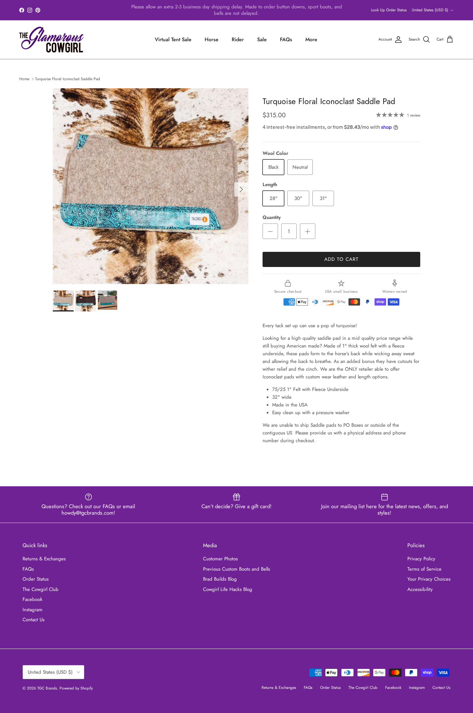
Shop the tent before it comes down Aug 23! (288, 10)
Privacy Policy (421, 558)
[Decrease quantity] (270, 231)
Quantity (272, 217)
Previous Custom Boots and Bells (236, 569)
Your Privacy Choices (428, 579)
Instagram (32, 609)
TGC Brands (47, 688)
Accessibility (420, 589)
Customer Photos (220, 558)
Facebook (32, 599)
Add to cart (341, 259)
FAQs (286, 39)
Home (24, 79)
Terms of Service (424, 569)
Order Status (36, 579)
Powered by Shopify (76, 688)
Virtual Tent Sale (173, 39)
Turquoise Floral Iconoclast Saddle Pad (67, 79)
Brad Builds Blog (220, 579)
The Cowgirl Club (41, 589)
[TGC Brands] (51, 39)
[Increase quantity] (307, 231)
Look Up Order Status (389, 10)
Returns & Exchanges (44, 558)
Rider (238, 39)
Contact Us (33, 619)
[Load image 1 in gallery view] (150, 186)
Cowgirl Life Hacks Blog (227, 589)
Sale (262, 39)
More (311, 39)
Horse (211, 39)
